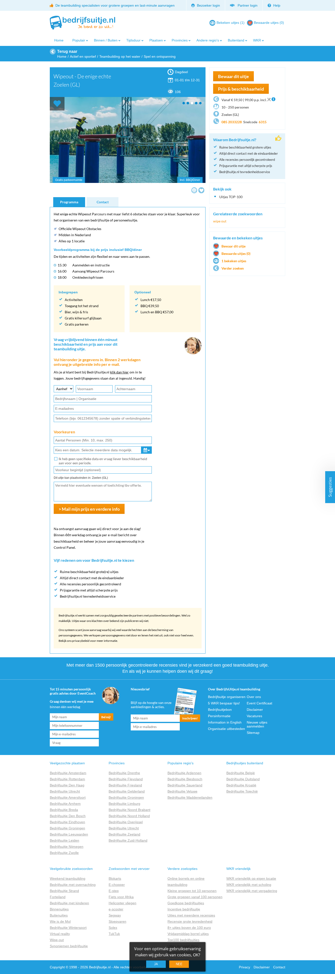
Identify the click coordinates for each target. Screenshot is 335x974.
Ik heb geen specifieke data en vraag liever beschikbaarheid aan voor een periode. (103, 461)
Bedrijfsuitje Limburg (124, 804)
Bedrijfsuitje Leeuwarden (69, 834)
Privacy (244, 967)
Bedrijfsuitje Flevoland (126, 779)
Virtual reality (60, 934)
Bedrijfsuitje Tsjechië (242, 791)
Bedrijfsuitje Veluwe (182, 791)
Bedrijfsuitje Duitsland (243, 779)
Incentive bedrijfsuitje (184, 909)
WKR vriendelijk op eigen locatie (251, 878)
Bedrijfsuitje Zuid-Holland (128, 840)
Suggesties (330, 487)
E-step (114, 891)
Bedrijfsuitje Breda (64, 810)
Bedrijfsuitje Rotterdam (67, 779)
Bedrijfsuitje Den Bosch (68, 816)
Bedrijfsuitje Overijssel (126, 822)
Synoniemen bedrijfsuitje (69, 946)
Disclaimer (255, 710)
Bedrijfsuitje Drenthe (124, 773)
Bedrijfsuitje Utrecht (65, 791)
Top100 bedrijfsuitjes (183, 940)
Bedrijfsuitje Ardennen (184, 773)
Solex (113, 928)
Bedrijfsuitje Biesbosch (185, 779)
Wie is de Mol (60, 921)
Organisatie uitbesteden (226, 729)
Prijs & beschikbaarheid (241, 89)
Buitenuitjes (59, 915)
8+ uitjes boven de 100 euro (189, 928)
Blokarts (115, 878)
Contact (103, 202)
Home (59, 40)
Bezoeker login (208, 5)
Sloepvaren (117, 921)
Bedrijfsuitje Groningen (67, 828)
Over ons (254, 697)
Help (276, 5)
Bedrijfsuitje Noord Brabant (129, 810)
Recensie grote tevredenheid (190, 921)
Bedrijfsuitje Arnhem (65, 804)
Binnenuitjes (59, 909)
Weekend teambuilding (67, 878)
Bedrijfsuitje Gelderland (127, 791)
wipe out (219, 221)
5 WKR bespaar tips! (224, 703)
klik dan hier (119, 372)
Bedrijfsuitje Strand (64, 891)
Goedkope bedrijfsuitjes (186, 903)
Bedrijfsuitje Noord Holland (129, 816)
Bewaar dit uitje (233, 246)
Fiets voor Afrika (121, 897)
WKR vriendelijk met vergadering (251, 891)
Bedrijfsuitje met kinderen (69, 903)
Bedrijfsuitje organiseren (226, 697)
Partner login (247, 5)
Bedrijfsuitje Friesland (125, 785)
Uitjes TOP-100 (231, 197)
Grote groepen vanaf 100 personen (195, 897)
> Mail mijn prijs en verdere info (89, 509)
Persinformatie (219, 716)
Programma (69, 202)
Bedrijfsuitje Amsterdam (68, 773)
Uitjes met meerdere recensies (191, 915)
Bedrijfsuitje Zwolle (64, 853)
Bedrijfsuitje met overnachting (73, 885)
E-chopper (117, 885)
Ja (156, 964)
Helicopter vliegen (122, 903)
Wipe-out (57, 940)
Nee (179, 964)
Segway (115, 915)
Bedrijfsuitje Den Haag (67, 785)
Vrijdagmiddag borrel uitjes (188, 934)
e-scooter (116, 909)
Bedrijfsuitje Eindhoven (67, 822)
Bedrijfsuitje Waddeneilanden (190, 797)
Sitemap (253, 733)
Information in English (225, 722)
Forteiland (57, 897)
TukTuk (114, 934)
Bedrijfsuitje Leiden (64, 840)
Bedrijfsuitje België (240, 773)
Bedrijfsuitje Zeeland (124, 834)
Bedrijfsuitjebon (220, 710)
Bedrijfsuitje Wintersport (68, 928)
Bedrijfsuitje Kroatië (241, 785)
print (194, 190)
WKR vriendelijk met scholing (248, 885)
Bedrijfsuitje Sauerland (185, 785)
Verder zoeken (232, 268)
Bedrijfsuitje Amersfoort (68, 797)
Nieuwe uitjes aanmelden (257, 724)
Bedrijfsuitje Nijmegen (66, 847)
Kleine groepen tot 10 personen (192, 891)
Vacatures (254, 716)
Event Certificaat (259, 703)
